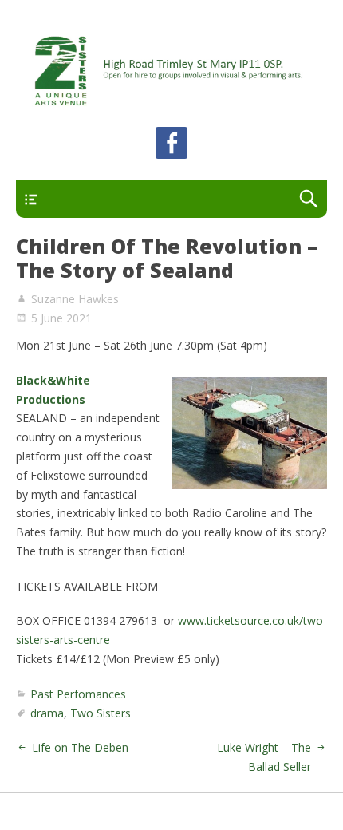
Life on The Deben (80, 747)
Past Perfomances (78, 694)
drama (47, 713)
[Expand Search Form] (308, 199)
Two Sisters (100, 713)
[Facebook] (171, 145)
